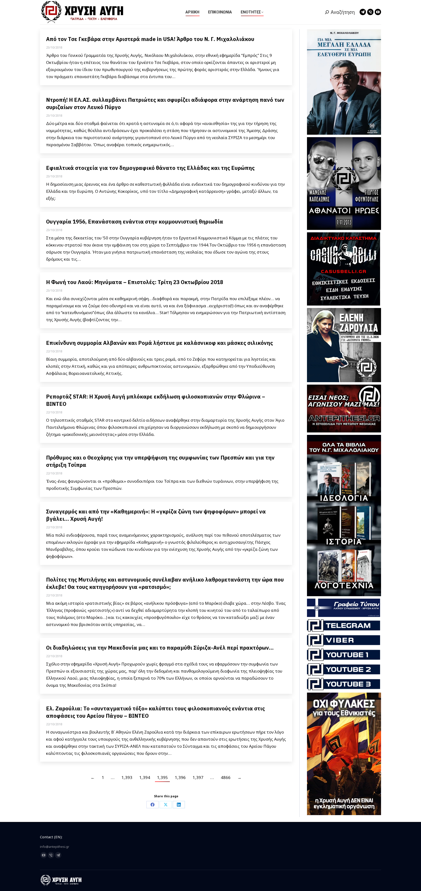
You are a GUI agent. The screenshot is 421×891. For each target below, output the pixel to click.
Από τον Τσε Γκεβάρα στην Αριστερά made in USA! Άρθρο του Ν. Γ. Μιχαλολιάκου (150, 38)
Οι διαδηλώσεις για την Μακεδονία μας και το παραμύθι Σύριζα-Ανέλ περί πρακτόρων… (160, 647)
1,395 (162, 777)
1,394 (144, 777)
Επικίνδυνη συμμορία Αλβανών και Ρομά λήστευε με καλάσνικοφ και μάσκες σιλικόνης (159, 342)
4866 (225, 777)
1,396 (180, 777)
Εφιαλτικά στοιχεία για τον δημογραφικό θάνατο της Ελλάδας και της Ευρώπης (150, 167)
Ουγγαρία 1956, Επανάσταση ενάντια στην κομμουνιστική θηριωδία (134, 221)
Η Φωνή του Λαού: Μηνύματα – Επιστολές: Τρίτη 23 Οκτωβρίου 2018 (134, 282)
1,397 (197, 777)
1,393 (126, 777)
